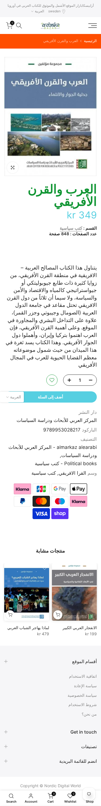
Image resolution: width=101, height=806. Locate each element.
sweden (54, 11)
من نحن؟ (89, 714)
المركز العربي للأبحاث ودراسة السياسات (57, 420)
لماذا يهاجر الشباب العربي (28, 627)
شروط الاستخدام (82, 704)
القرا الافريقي (72, 473)
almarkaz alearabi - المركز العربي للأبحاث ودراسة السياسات (52, 451)
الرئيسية (90, 41)
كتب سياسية (71, 228)
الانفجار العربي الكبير (80, 627)
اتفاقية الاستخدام (83, 676)
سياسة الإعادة (85, 685)
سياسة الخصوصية (82, 695)
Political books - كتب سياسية (66, 463)
